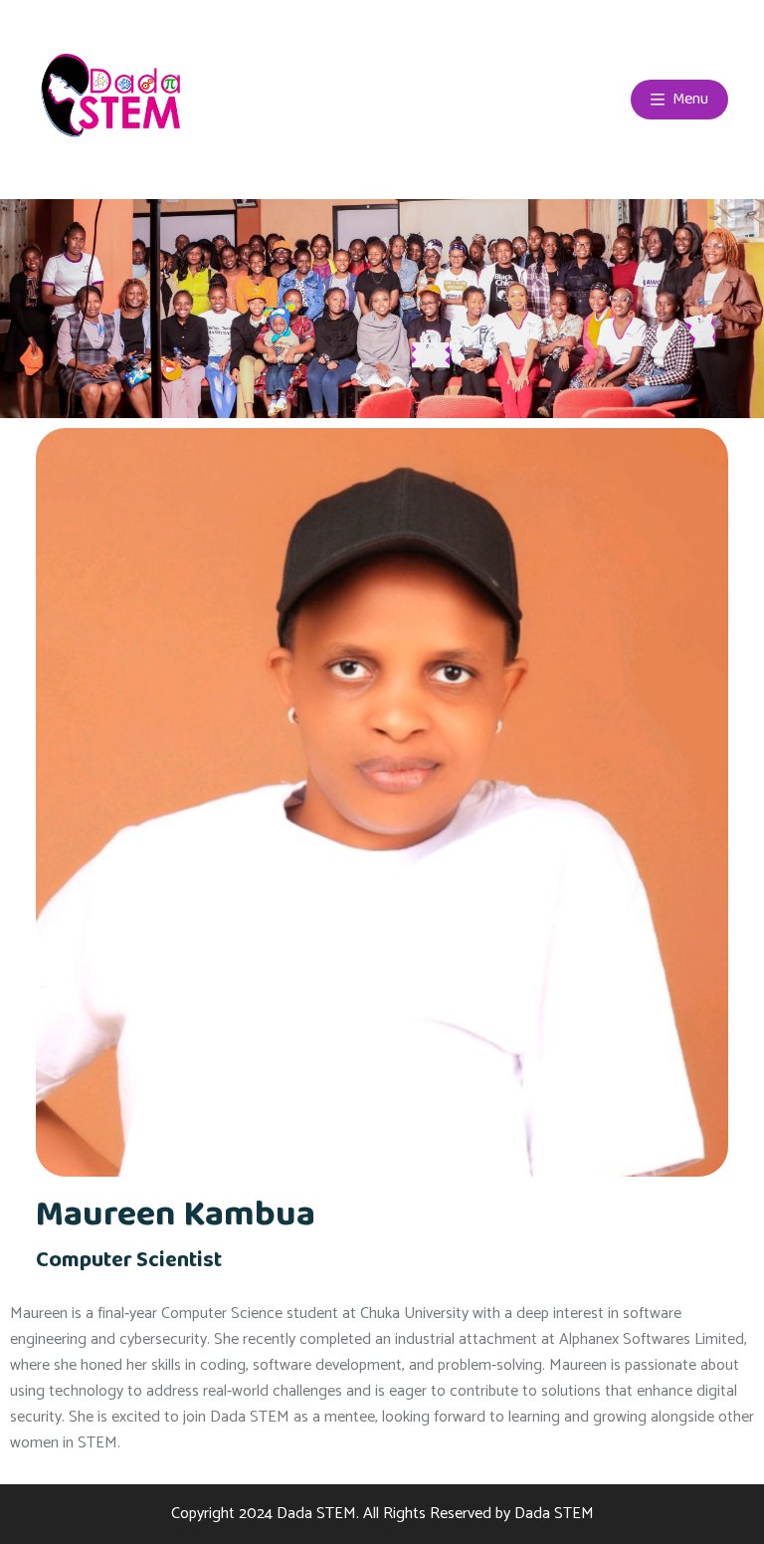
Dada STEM (554, 1513)
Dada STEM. (318, 1513)
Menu (688, 99)
